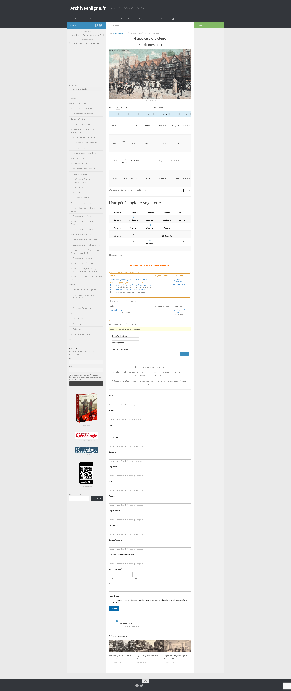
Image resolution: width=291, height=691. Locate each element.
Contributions (78, 318)
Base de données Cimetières (82, 234)
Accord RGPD (115, 596)
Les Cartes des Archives (87, 19)
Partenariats (77, 329)
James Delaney (116, 310)
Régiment (113, 466)
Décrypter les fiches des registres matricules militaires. (85, 180)
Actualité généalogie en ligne (83, 308)
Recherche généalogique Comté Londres (127, 289)
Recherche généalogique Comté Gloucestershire (130, 285)
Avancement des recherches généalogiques (83, 296)
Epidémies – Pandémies (82, 198)
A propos (164, 19)
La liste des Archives (108, 19)
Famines (77, 192)
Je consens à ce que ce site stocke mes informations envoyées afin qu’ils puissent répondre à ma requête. (150, 601)
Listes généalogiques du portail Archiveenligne (82, 130)
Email (71, 367)
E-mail (112, 584)
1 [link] (185, 190)
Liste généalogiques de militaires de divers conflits (86, 209)
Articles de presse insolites (82, 324)
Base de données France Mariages (85, 240)
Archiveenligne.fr (88, 8)
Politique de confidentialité (82, 334)
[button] (118, 114)
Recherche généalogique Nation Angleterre (128, 279)
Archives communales (80, 163)
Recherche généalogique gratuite (84, 290)
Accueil (73, 19)
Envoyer (114, 608)
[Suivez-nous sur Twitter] (100, 25)
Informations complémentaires (121, 554)
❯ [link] (189, 190)
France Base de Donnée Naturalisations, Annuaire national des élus (86, 251)
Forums (153, 19)
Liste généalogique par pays (84, 148)
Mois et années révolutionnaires (84, 169)
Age (110, 425)
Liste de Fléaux (78, 187)
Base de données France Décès (83, 229)
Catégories (73, 85)
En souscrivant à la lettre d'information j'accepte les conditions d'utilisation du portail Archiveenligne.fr (85, 377)
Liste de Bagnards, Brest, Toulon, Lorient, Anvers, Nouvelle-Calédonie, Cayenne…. (86, 269)
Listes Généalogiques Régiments (86, 137)
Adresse (112, 496)
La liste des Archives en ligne (82, 124)
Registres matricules (80, 174)
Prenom (112, 410)
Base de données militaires (82, 216)
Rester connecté (120, 349)
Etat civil (112, 452)
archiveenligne (117, 33)
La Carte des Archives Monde (83, 114)
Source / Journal (115, 540)
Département (114, 510)
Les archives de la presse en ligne (84, 153)
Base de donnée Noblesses (82, 258)
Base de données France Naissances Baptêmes (84, 222)
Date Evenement (115, 525)
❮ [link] (181, 190)
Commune (113, 481)
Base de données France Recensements (86, 245)
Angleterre (114, 25)
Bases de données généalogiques (133, 19)
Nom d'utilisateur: (119, 336)
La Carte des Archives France (83, 108)
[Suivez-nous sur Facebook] (96, 25)
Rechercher (97, 498)
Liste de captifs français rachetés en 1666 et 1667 (87, 277)
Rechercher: (158, 108)
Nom (111, 396)
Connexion (184, 354)
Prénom (111, 578)
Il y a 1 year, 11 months (179, 280)
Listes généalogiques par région (86, 143)
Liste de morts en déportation (83, 263)
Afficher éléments (118, 108)
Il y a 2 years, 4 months (179, 311)
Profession (113, 437)
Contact (76, 313)
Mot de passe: (118, 343)
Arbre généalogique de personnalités (85, 158)
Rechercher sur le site (76, 494)
